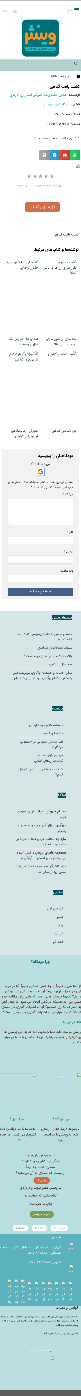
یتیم (60, 917)
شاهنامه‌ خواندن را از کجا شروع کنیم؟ (41, 771)
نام (70, 532)
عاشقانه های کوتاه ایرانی (46, 725)
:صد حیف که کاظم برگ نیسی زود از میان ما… (41, 869)
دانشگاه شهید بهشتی (57, 104)
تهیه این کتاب (42, 207)
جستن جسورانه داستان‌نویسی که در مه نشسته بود (45, 636)
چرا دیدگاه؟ (61, 1119)
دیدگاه (68, 494)
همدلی (33, 986)
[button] (75, 155)
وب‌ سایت (66, 571)
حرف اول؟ (17, 1119)
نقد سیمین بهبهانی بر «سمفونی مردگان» (41, 744)
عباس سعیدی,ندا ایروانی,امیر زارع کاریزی (38, 94)
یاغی (60, 925)
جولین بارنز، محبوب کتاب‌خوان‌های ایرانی (48, 758)
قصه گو (58, 942)
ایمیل (68, 551)
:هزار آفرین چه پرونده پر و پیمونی (42, 828)
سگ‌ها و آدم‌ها (53, 733)
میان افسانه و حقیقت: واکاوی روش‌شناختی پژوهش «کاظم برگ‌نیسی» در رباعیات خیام (42, 675)
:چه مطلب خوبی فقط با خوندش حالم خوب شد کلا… (41, 841)
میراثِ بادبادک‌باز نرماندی (54, 647)
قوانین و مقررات (67, 1307)
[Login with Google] (41, 472)
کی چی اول (55, 908)
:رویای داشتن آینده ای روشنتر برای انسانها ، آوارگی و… (41, 855)
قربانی (59, 933)
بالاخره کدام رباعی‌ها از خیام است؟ (48, 656)
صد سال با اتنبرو (60, 664)
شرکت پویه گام (51, 1334)
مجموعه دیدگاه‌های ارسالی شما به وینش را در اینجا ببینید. (60, 1134)
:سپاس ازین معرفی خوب (42, 814)
